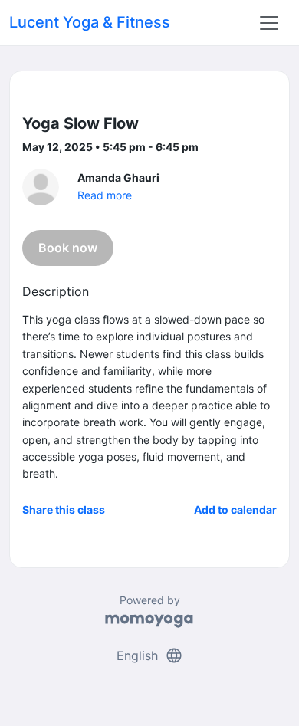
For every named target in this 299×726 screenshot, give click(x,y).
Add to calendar (235, 509)
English (150, 655)
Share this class (63, 509)
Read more (104, 195)
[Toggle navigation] (269, 23)
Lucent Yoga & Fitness (89, 22)
